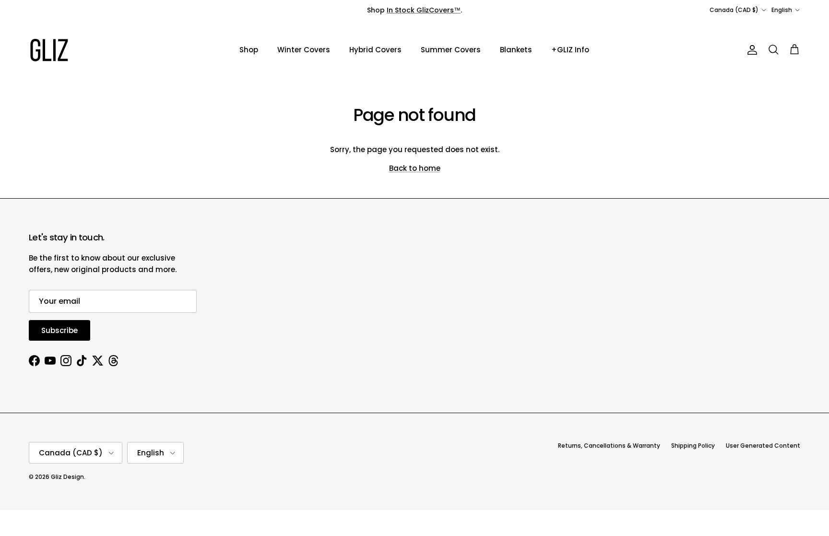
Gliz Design (67, 477)
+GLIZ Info (570, 50)
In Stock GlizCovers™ (424, 10)
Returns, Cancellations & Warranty (609, 445)
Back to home (414, 168)
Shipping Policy (693, 445)
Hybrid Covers (375, 50)
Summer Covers (451, 50)
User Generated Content (763, 445)
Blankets (516, 50)
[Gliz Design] (49, 50)
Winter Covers (303, 50)
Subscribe (59, 330)
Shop (248, 50)
